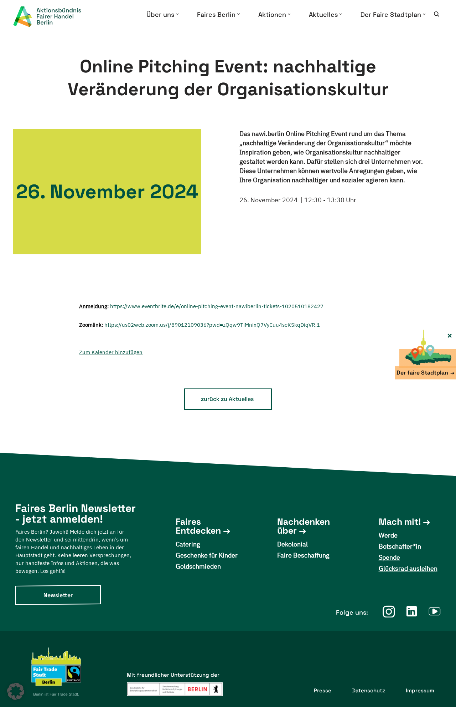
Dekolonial (292, 544)
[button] (177, 14)
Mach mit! (400, 521)
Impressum (420, 690)
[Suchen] (436, 14)
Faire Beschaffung (303, 555)
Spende (389, 557)
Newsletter (58, 595)
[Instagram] (388, 611)
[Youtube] (435, 611)
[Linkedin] (411, 611)
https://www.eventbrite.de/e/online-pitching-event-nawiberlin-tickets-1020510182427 (216, 306)
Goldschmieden (198, 566)
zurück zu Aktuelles (227, 399)
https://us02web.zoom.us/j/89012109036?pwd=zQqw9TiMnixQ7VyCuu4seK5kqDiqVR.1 (212, 324)
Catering (188, 544)
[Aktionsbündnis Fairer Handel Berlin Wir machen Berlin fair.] (53, 16)
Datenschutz (368, 690)
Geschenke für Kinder (207, 555)
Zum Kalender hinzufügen (110, 352)
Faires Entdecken (198, 526)
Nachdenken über (303, 526)
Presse (322, 690)
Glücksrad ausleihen (408, 568)
